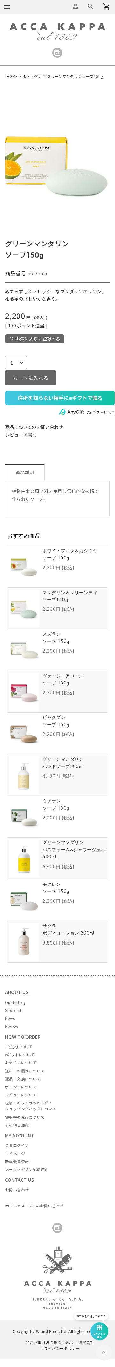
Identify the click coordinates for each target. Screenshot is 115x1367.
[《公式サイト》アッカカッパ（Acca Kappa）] (57, 26)
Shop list (13, 1010)
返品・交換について (23, 1078)
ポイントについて (21, 1086)
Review (11, 1026)
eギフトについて (20, 1054)
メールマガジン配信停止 (26, 1169)
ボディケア (32, 76)
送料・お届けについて (25, 1070)
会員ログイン (17, 1145)
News (10, 1018)
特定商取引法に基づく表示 (49, 1342)
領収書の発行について (25, 1117)
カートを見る (90, 6)
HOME (12, 76)
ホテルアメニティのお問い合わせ (34, 1205)
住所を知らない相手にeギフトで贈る (60, 397)
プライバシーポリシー (60, 1348)
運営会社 (86, 1342)
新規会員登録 (17, 1161)
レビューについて (21, 1094)
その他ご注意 (17, 1125)
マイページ (15, 1153)
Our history (15, 1002)
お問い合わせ (17, 1189)
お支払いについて (21, 1062)
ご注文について (19, 1046)
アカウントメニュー (75, 6)
